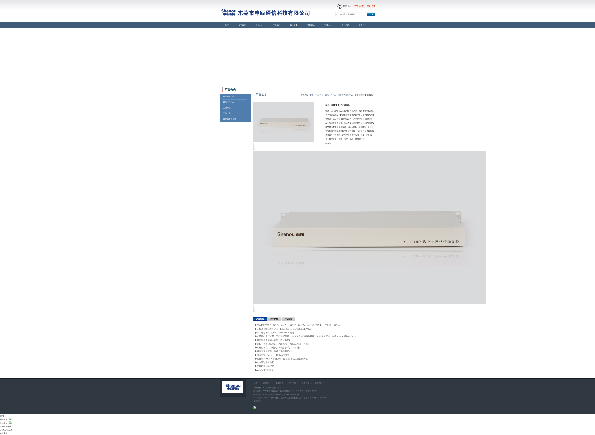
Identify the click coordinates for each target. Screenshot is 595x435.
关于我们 (242, 25)
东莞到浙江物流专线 (261, 404)
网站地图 (257, 401)
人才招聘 (345, 25)
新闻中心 (259, 25)
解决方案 (294, 25)
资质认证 (305, 383)
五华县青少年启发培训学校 (281, 404)
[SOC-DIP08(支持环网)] (369, 303)
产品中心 (276, 25)
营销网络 (311, 25)
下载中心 (328, 25)
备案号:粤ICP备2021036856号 (316, 398)
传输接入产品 (330, 95)
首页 (227, 25)
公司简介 (267, 383)
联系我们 (362, 25)
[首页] (265, 20)
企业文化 (279, 383)
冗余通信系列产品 (345, 95)
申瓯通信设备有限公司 (272, 388)
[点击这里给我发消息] (10, 419)
